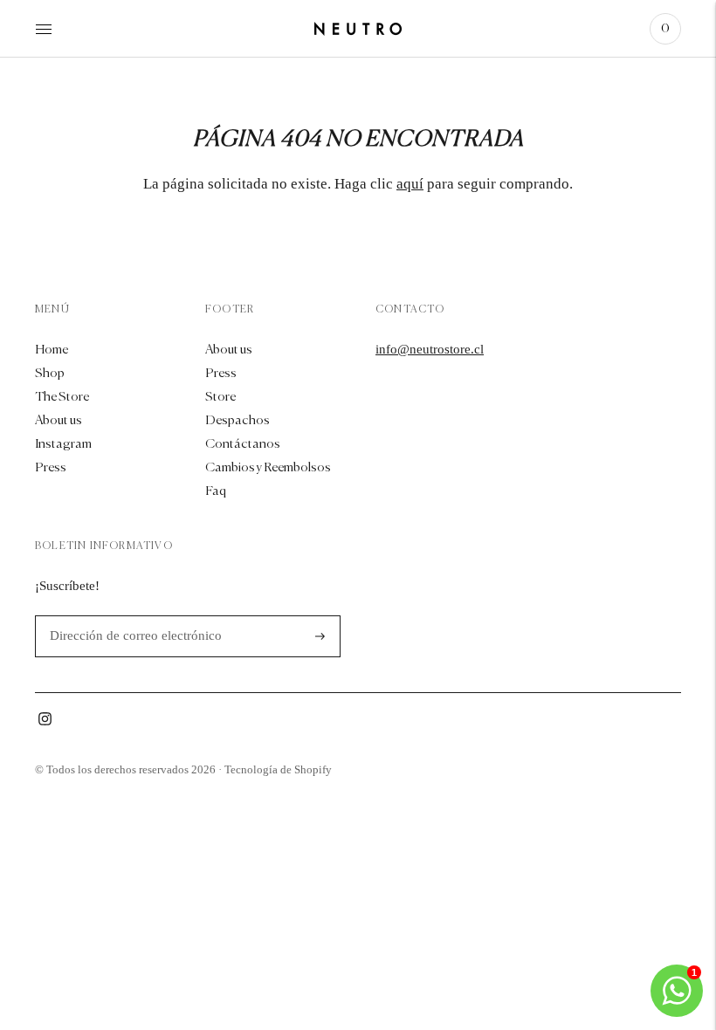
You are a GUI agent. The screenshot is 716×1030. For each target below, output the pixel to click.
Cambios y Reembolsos (268, 467)
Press (50, 467)
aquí (409, 183)
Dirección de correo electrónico (126, 615)
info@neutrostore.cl (429, 349)
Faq (215, 491)
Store (220, 396)
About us (58, 420)
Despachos (237, 420)
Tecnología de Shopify (278, 769)
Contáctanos (242, 443)
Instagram (63, 443)
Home (51, 349)
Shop (50, 373)
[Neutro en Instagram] (45, 721)
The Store (62, 396)
